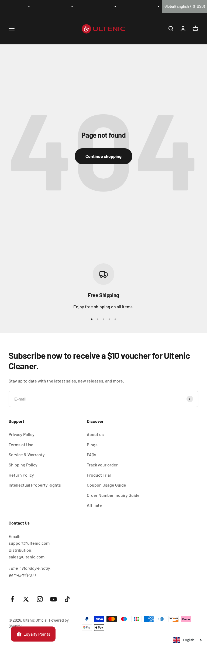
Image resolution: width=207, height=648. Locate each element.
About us (95, 434)
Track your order (102, 464)
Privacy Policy (21, 434)
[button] (184, 6)
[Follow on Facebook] (12, 599)
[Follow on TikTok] (67, 599)
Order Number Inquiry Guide (113, 495)
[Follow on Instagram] (39, 599)
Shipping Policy (23, 464)
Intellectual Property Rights (35, 484)
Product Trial (99, 474)
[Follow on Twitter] (26, 599)
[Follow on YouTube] (53, 599)
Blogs (92, 444)
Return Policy (21, 474)
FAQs (91, 454)
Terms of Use (21, 444)
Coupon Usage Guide (106, 484)
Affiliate (94, 505)
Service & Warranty (27, 454)
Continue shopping (103, 156)
